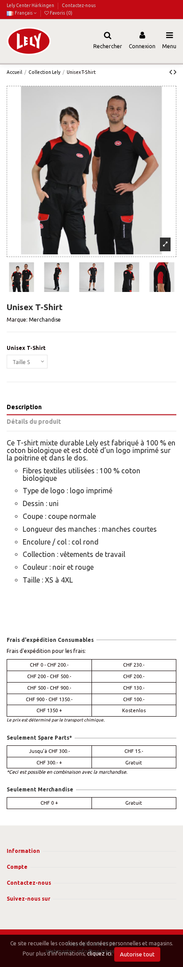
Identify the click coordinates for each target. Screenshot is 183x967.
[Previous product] (171, 71)
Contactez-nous (79, 5)
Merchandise (45, 319)
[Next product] (175, 71)
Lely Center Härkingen (31, 5)
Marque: (17, 319)
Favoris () (60, 12)
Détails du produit (34, 421)
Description (24, 407)
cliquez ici (99, 954)
